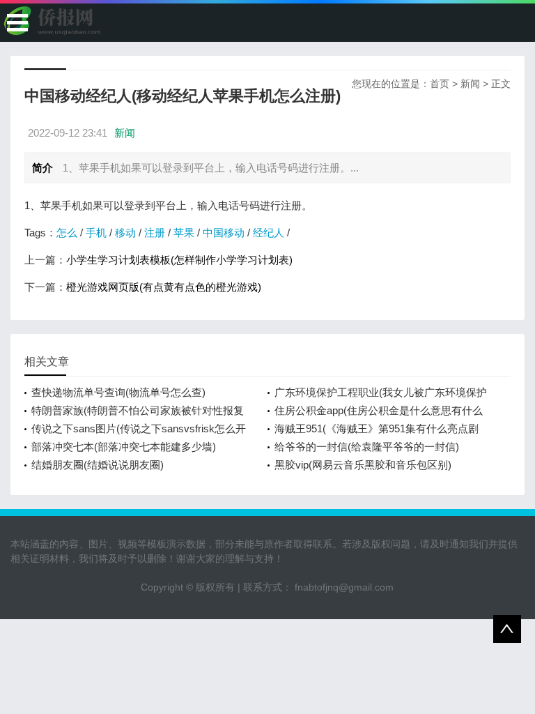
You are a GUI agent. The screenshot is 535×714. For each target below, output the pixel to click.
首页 (439, 83)
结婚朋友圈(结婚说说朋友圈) (97, 465)
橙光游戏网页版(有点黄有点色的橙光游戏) (163, 287)
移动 (125, 232)
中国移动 (224, 232)
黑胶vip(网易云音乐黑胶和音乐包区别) (362, 465)
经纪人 (268, 232)
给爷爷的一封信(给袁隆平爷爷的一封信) (366, 447)
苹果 (183, 232)
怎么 (66, 232)
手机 (96, 232)
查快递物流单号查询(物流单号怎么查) (118, 392)
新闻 (470, 83)
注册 (154, 232)
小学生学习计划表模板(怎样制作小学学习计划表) (179, 260)
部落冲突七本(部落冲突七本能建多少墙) (123, 447)
